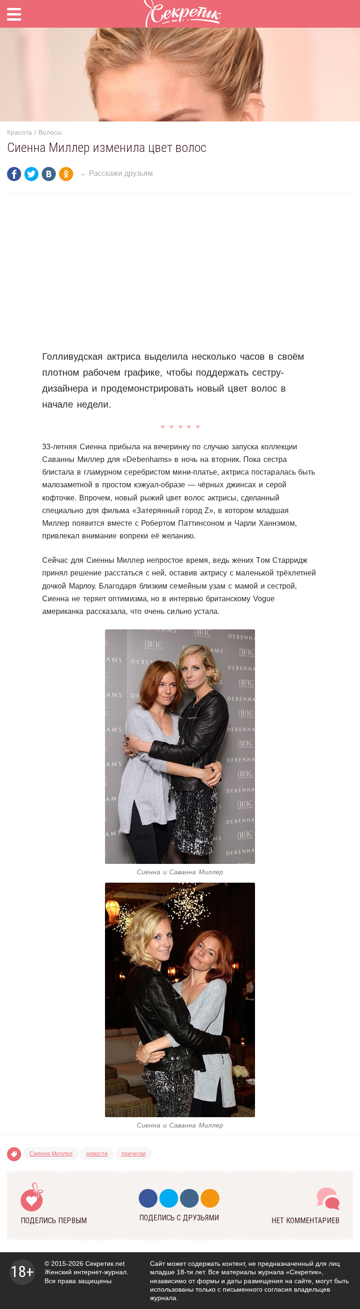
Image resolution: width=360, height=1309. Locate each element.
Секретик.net (105, 1263)
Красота (19, 132)
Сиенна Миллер (51, 1153)
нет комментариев (305, 1220)
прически (133, 1153)
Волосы (50, 132)
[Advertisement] (180, 271)
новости (97, 1153)
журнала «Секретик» (290, 1272)
